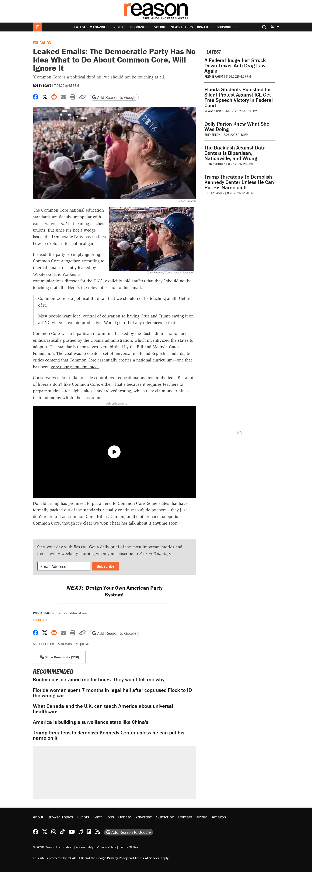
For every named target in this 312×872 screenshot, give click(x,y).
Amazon (219, 816)
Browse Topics (60, 816)
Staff (97, 816)
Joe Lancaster (214, 193)
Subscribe (226, 27)
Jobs (110, 816)
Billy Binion (212, 134)
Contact (185, 816)
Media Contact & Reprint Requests (61, 644)
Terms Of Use (128, 847)
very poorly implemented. (75, 366)
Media (202, 816)
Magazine (98, 27)
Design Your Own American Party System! (114, 591)
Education (42, 42)
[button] (275, 27)
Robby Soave (42, 85)
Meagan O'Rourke (216, 110)
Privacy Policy (106, 847)
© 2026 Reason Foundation (53, 847)
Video (119, 27)
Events (83, 816)
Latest (79, 27)
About (38, 816)
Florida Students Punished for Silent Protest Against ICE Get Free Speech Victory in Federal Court (238, 97)
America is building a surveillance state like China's (90, 722)
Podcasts (138, 27)
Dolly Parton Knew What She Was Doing (236, 126)
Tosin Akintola (214, 163)
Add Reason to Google (116, 97)
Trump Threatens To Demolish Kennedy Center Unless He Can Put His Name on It (239, 182)
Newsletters (182, 27)
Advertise (143, 816)
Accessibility (84, 847)
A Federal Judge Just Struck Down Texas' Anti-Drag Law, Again (235, 65)
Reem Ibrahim (213, 76)
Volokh (160, 27)
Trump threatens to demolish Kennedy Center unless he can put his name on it (108, 735)
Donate (203, 27)
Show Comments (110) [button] (61, 657)
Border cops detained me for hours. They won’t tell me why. (99, 679)
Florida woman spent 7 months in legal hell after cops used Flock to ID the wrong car (112, 693)
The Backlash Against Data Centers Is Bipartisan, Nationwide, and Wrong (235, 153)
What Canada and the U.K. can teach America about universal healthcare (103, 709)
